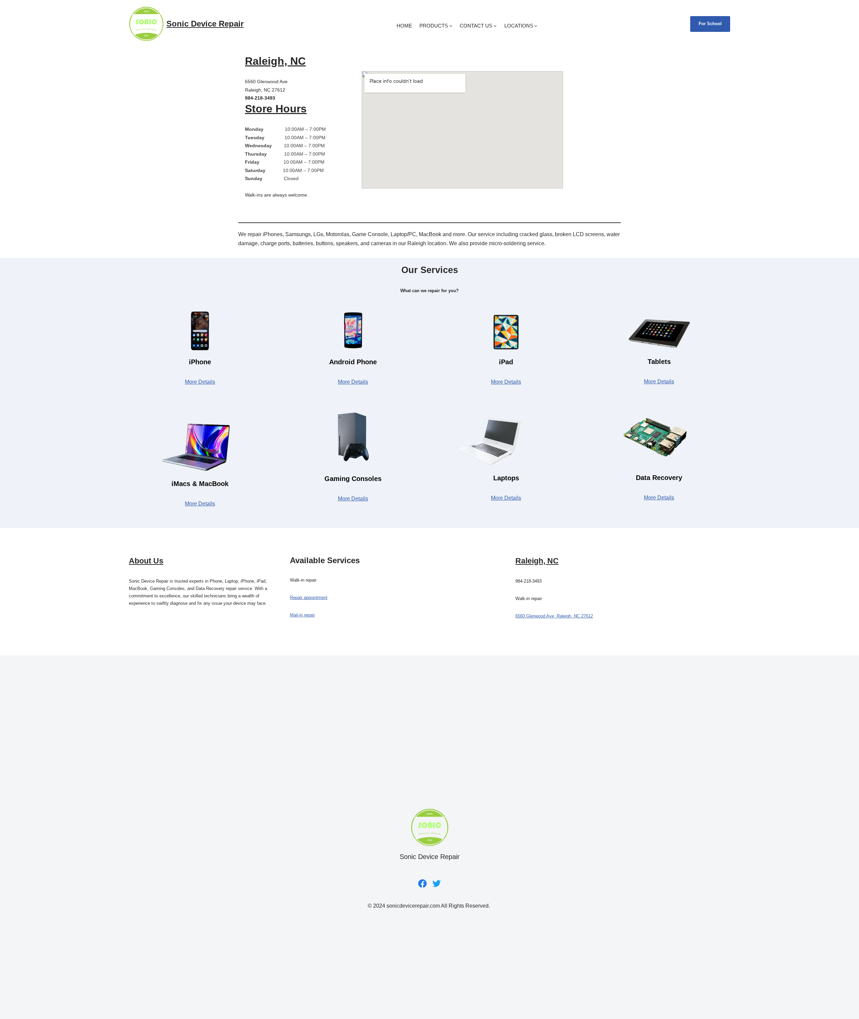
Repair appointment (308, 597)
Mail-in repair (302, 615)
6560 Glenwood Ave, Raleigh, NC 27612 (554, 616)
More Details (200, 382)
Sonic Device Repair (205, 23)
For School (710, 23)
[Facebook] (422, 883)
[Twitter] (437, 883)
